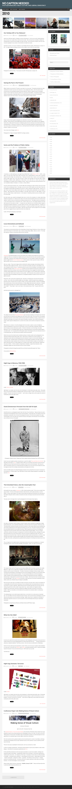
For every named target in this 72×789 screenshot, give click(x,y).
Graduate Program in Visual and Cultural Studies (14, 731)
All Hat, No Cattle (10, 387)
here (18, 130)
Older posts (13, 777)
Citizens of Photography (54, 76)
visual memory (52, 126)
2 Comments (34, 85)
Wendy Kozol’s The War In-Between (56, 71)
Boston (23, 647)
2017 (51, 152)
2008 (51, 170)
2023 (51, 139)
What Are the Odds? (10, 615)
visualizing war (52, 128)
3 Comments (28, 487)
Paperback (56, 43)
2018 (51, 149)
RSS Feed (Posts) (53, 55)
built (51, 97)
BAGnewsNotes (13, 351)
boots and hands (53, 95)
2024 (51, 137)
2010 (51, 166)
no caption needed (22, 35)
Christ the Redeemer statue (18, 259)
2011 (51, 164)
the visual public (53, 123)
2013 (51, 160)
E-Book (65, 43)
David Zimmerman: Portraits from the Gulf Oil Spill (20, 406)
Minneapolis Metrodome (19, 314)
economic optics (53, 105)
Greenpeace (6, 255)
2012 (51, 162)
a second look (52, 89)
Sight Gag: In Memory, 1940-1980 (14, 363)
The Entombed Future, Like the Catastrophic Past (20, 485)
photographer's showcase (24, 85)
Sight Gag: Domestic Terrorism (14, 663)
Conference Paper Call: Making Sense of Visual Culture (21, 711)
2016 (51, 154)
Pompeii (17, 578)
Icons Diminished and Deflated (14, 224)
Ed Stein (8, 691)
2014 (51, 158)
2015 (51, 156)
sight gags (20, 666)
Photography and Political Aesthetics (56, 74)
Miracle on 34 (35, 174)
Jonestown (18, 490)
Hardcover (52, 43)
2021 (51, 143)
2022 (51, 141)
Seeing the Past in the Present (13, 83)
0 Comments (31, 147)
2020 (51, 145)
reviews (51, 118)
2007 (51, 173)
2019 (51, 147)
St (38, 174)
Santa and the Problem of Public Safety (16, 145)
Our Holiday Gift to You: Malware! (14, 33)
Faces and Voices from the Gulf (37, 461)
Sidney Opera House (18, 268)
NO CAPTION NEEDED (15, 3)
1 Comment (31, 35)
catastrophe (21, 226)
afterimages (52, 92)
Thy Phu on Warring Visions (55, 81)
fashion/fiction (52, 108)
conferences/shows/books (24, 713)
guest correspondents (54, 110)
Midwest (18, 647)
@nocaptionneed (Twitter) (54, 53)
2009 (51, 168)
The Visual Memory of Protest (55, 79)
